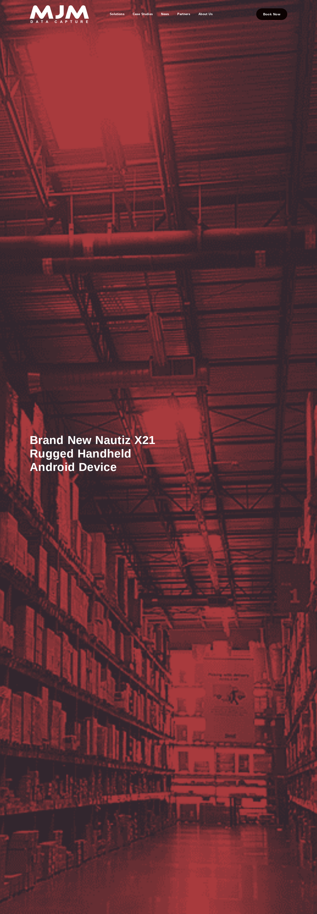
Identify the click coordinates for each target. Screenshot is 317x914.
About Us (205, 14)
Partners (183, 14)
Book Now (271, 14)
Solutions (117, 14)
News (165, 14)
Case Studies (143, 14)
